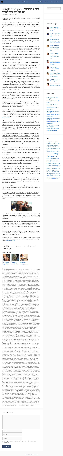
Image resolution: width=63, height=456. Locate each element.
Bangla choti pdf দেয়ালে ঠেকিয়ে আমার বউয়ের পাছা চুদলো (55, 35)
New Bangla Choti (8, 371)
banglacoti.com (29, 311)
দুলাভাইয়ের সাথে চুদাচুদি (22, 401)
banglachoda (15, 307)
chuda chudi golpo (15, 334)
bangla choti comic (31, 288)
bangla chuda (33, 296)
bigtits (9, 323)
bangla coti (18, 299)
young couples (21, 398)
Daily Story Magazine (15, 336)
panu (15, 375)
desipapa (10, 340)
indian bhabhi (26, 347)
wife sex (27, 391)
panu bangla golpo (20, 375)
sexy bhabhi (20, 385)
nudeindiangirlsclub (29, 374)
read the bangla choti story (13, 379)
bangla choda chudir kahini (22, 281)
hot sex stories (12, 346)
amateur (15, 270)
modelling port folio (6, 369)
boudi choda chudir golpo (24, 323)
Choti (23, 330)
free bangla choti (18, 342)
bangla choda (10, 278)
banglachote (16, 308)
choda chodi (25, 324)
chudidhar (31, 335)
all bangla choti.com (9, 270)
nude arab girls (14, 374)
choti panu (26, 332)
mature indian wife (9, 367)
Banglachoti (21, 308)
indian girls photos (11, 352)
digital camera (19, 340)
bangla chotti (35, 295)
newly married (29, 373)
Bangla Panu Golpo (42, 1)
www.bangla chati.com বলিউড (8, 394)
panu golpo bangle (11, 377)
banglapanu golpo (6, 313)
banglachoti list (10, 309)
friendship (4, 343)
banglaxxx (11, 315)
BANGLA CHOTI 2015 (25, 287)
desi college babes (22, 338)
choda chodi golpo (32, 324)
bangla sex (21, 305)
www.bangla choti (18, 394)
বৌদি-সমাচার (10, 404)
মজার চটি (21, 404)
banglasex (33, 313)
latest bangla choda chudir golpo (26, 362)
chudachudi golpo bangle (10, 335)
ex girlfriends (12, 342)
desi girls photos (18, 339)
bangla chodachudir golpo (25, 283)
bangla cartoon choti (9, 277)
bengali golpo (5, 319)
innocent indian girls (30, 361)
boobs (17, 323)
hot (18, 344)
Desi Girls (36, 338)
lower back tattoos (23, 366)
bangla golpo (10, 300)
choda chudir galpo (21, 326)
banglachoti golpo (28, 308)
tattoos (16, 387)
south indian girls (27, 386)
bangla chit (35, 277)
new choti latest (22, 373)
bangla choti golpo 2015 (30, 289)
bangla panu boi (5, 303)
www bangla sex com (6, 393)
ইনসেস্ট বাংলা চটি (32, 398)
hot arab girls (22, 344)
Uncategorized (7, 268)
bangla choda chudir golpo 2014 (32, 280)
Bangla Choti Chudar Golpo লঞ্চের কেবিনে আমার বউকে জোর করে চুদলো (55, 75)
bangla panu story (29, 304)
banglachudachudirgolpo (15, 311)
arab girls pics (9, 272)
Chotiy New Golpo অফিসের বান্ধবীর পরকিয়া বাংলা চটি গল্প (55, 29)
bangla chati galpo (23, 277)
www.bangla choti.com (27, 394)
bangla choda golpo (6, 283)
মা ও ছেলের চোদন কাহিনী (26, 404)
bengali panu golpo (27, 319)
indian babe (14, 347)
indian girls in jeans (34, 350)
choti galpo (15, 331)
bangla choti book (13, 288)
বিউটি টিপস (35, 402)
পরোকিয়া (36, 401)
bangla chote (34, 285)
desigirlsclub (5, 340)
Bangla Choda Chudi (27, 278)
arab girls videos (15, 272)
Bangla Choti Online (31, 292)
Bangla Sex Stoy (6, 117)
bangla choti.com (13, 295)
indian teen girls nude (7, 359)
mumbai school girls (30, 369)
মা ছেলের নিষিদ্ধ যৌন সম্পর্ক (15, 405)
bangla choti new (22, 292)
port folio (19, 378)
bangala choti (11, 276)
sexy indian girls (5, 386)
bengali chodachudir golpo (10, 317)
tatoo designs (11, 387)
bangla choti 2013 (8, 287)
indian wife (14, 359)
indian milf (34, 355)
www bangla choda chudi (34, 391)
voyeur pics (22, 391)
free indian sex (26, 342)
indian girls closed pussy (17, 350)
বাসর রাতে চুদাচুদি (31, 402)
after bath (13, 269)
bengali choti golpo (26, 317)
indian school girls (15, 356)
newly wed (34, 373)
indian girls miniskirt (23, 351)
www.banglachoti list (6, 397)
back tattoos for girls (12, 274)
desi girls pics (25, 339)
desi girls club (5, 339)
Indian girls (21, 348)
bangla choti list (5, 292)
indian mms (8, 356)
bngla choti (13, 323)
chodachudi (26, 327)
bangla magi (12, 301)
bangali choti (31, 276)
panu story (4, 378)
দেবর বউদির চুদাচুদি (29, 401)
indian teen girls (24, 358)
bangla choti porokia (14, 293)
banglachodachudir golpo (7, 308)
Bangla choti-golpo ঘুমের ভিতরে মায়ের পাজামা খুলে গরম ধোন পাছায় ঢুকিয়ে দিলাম (55, 41)
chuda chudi (7, 334)
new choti (9, 373)
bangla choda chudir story (33, 281)
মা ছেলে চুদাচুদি (9, 405)
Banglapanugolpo (14, 313)
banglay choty (23, 315)
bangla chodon (5, 285)
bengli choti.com (27, 320)
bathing (14, 316)
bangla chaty (30, 277)
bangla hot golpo (24, 300)
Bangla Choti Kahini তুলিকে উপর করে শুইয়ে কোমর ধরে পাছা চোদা (55, 62)
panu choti (33, 375)
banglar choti (27, 313)
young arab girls (13, 398)
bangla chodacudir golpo (12, 284)
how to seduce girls (20, 346)
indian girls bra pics (36, 348)
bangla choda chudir (35, 278)
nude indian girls (21, 374)
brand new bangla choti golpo (13, 324)
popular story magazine (12, 378)
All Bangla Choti (50, 142)
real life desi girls (23, 379)
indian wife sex (20, 359)
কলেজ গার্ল (10, 399)
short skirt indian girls (18, 386)
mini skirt (21, 367)
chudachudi (30, 334)
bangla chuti (7, 299)
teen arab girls (21, 387)
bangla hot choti (16, 300)
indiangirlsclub (32, 359)
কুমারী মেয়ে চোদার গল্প (25, 399)
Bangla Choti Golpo (10, 240)
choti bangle (37, 330)
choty (3, 334)
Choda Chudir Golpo (29, 326)
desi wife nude (36, 339)
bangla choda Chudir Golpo (19, 280)
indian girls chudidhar (7, 350)
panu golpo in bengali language (32, 377)
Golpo (27, 343)
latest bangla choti (17, 363)
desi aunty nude (36, 336)
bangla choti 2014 (16, 287)
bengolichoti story (6, 321)
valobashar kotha (16, 391)
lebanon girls (5, 366)
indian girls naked (31, 351)
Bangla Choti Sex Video (33, 293)
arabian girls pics (20, 273)
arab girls (20, 270)
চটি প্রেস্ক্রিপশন (32, 399)
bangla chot (28, 285)
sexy (38, 382)
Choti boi (4, 331)
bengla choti (20, 320)
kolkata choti (16, 362)
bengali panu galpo (19, 319)
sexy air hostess (5, 383)
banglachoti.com (17, 309)
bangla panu (35, 301)
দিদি (18, 401)
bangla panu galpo (13, 303)
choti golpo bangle (9, 332)
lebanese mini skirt (35, 365)
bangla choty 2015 (12, 296)
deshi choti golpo (28, 336)
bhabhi (11, 321)
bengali (34, 316)
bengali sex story (14, 320)
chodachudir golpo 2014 (7, 328)
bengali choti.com (34, 317)
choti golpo (20, 331)
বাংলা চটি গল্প (14, 402)
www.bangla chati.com (30, 393)
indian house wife (23, 355)
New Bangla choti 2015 (17, 371)
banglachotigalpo (31, 309)
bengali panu (11, 319)
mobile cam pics (31, 367)
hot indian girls (5, 346)
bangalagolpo (26, 276)
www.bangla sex (22, 395)
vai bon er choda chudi (29, 389)
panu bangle (27, 375)
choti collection (10, 331)
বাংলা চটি (33, 1)
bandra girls (24, 274)
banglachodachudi (33, 307)
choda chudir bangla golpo (10, 326)
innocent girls (22, 361)
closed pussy (8, 336)
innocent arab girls (15, 361)
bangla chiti (4, 278)
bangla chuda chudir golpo (25, 297)
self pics (22, 382)
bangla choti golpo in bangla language (17, 291)
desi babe (4, 338)
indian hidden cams (15, 355)
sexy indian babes (27, 385)
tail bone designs (34, 386)
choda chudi (51, 171)
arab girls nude (33, 270)
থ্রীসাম (16, 401)
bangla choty (5, 296)
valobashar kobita (8, 391)
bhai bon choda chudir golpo (30, 321)
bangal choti (30, 274)
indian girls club (26, 350)
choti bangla (31, 330)
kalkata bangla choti (9, 362)
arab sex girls (26, 272)
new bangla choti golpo (27, 371)
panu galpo (37, 375)
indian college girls (14, 348)
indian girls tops (33, 354)
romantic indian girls (14, 381)
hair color (37, 343)
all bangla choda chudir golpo (29, 269)
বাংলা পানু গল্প (26, 402)
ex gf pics (35, 340)
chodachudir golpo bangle (30, 328)
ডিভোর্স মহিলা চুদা (12, 401)
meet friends (16, 367)
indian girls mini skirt (14, 351)
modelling (37, 367)
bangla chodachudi (15, 283)
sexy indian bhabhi (35, 385)
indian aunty (9, 347)
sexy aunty (18, 383)
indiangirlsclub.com (6, 361)
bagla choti (19, 274)
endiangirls (30, 340)
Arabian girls (13, 273)
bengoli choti (33, 320)
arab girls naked (25, 270)
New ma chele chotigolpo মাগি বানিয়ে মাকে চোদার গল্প (54, 68)
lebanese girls (10, 365)
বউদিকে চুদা (7, 402)
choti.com (36, 332)
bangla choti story (6, 295)
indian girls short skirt (10, 354)
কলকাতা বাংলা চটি (6, 399)
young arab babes (6, 398)
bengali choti (19, 317)
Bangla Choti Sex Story (23, 293)
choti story (31, 332)
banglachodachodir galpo (24, 307)
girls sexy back (23, 343)
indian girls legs (5, 351)
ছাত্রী (8, 401)
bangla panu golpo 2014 (31, 303)
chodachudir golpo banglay (18, 328)
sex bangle (26, 382)
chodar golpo (18, 330)
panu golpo (4, 377)
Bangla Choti (25, 1)
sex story (35, 382)
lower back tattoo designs (13, 366)
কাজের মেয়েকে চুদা (18, 399)
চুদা (2, 401)
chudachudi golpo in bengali (22, 335)
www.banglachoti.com (16, 397)
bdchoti (21, 316)
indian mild (29, 355)
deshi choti (22, 336)
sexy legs (11, 386)
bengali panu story (35, 319)
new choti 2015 (15, 373)
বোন (38, 402)
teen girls (26, 387)
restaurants (7, 381)
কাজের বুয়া (14, 399)
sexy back (23, 383)
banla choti (28, 315)
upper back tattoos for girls (15, 389)
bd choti (18, 316)
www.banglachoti (29, 395)
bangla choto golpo (28, 295)
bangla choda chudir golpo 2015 (9, 281)
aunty (25, 273)
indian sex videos (17, 358)
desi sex (30, 339)
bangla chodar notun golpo (32, 284)
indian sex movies (23, 356)
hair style (4, 344)
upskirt (22, 389)
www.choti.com (36, 397)
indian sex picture (31, 356)
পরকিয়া (34, 401)
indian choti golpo (6, 348)
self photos (17, 382)
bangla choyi (27, 296)
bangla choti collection (22, 288)
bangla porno (16, 305)
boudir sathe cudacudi (34, 323)
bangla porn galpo (9, 305)
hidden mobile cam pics (12, 344)
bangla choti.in (21, 295)
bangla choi (11, 285)
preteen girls (24, 378)
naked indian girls (8, 370)
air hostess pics (19, 269)
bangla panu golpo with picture (18, 304)
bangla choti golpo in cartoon (32, 291)
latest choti (34, 363)
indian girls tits (27, 354)
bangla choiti (17, 285)
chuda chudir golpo (23, 334)
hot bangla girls (35, 344)
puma (36, 378)
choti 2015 (26, 330)
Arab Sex (21, 272)
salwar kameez (31, 381)
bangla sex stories (28, 305)
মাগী (20, 405)
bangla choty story (20, 296)
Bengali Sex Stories (54, 1)
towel (8, 389)
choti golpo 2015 (26, 331)
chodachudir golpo (33, 327)
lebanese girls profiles (26, 365)
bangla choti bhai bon (34, 287)
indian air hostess (31, 346)
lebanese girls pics (17, 365)
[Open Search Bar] (61, 2)
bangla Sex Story (35, 305)
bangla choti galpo (12, 289)
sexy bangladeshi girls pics (30, 383)
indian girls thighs (19, 354)
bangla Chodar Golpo (21, 284)
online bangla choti (9, 375)
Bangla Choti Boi (5, 288)
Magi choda (29, 366)
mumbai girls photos (21, 369)
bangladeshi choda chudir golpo (14, 312)
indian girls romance (26, 352)
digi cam (14, 340)
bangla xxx (4, 307)
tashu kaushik (5, 387)
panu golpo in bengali (20, 377)
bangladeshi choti (25, 312)
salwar (26, 381)
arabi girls (8, 273)
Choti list (15, 332)
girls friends (9, 343)
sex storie (31, 382)
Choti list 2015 (20, 332)
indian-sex (26, 359)
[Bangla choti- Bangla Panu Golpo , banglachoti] (2, 2)
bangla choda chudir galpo (8, 280)
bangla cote (13, 299)
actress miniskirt (7, 269)
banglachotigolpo (6, 311)
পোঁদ (4, 402)
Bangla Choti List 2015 (14, 292)
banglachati (9, 307)
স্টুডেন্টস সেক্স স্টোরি (31, 405)
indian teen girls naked (33, 358)
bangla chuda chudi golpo (13, 297)
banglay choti (17, 315)
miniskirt (25, 367)
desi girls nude (12, 339)
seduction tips (12, 382)
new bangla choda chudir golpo (19, 370)
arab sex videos (33, 272)
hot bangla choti (28, 344)
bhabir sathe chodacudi (19, 321)
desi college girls (30, 338)
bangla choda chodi (18, 278)
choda (21, 324)
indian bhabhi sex (33, 347)
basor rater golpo (8, 316)
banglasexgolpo (5, 315)
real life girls (29, 379)
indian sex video (10, 358)
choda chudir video (14, 327)
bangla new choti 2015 (27, 301)
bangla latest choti (32, 300)
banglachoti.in (24, 309)
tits (5, 389)
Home (18, 1)
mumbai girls (14, 369)
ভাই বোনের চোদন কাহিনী (15, 404)
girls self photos (16, 343)
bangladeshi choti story (34, 312)
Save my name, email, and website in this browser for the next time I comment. (20, 441)
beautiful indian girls (28, 316)
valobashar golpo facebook (16, 390)
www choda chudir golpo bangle (18, 393)
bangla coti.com (32, 299)
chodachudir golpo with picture (8, 330)
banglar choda (21, 313)
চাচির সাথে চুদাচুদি (37, 399)
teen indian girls (32, 387)
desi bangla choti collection (12, 338)
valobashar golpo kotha (27, 390)
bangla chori (22, 285)
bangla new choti (18, 301)
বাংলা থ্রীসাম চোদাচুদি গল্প (20, 402)
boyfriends (4, 324)
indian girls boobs (27, 348)
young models (27, 398)
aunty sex (29, 273)
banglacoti (23, 311)
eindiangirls (25, 340)
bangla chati (16, 277)
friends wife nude (33, 342)
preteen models (31, 378)
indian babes (20, 347)
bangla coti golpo (24, 299)
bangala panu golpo (18, 276)
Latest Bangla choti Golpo (26, 363)
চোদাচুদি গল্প (5, 401)
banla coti (33, 315)
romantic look (22, 381)
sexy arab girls (12, 383)
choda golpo (20, 327)
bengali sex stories (6, 320)
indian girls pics (18, 352)
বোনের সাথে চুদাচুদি (5, 404)
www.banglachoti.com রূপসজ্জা (27, 397)
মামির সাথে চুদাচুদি (24, 405)
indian (25, 346)
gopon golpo (31, 343)
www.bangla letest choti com (12, 395)
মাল (27, 405)
